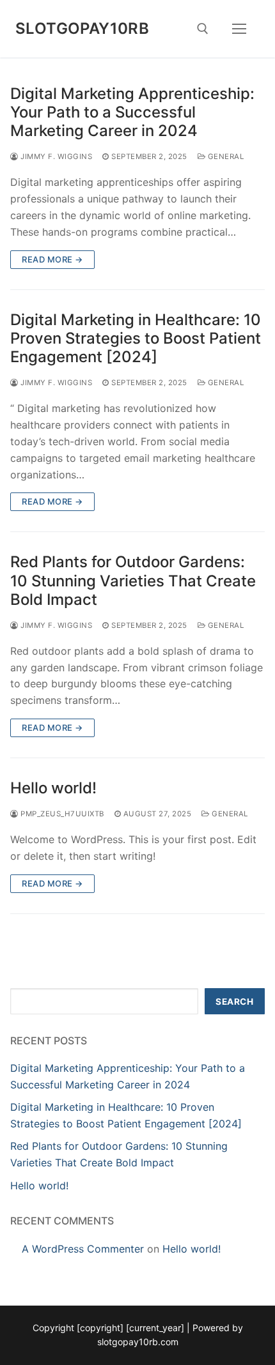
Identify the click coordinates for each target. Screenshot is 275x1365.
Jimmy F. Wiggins (55, 156)
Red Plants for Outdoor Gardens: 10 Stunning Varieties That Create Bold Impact (133, 580)
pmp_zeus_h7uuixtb (61, 813)
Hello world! (53, 788)
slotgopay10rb (82, 28)
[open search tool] (202, 28)
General (224, 156)
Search (234, 1001)
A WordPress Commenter (83, 1248)
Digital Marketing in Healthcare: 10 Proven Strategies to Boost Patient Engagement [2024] (135, 338)
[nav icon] (239, 28)
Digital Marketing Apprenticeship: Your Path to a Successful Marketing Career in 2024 (132, 112)
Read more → (52, 259)
